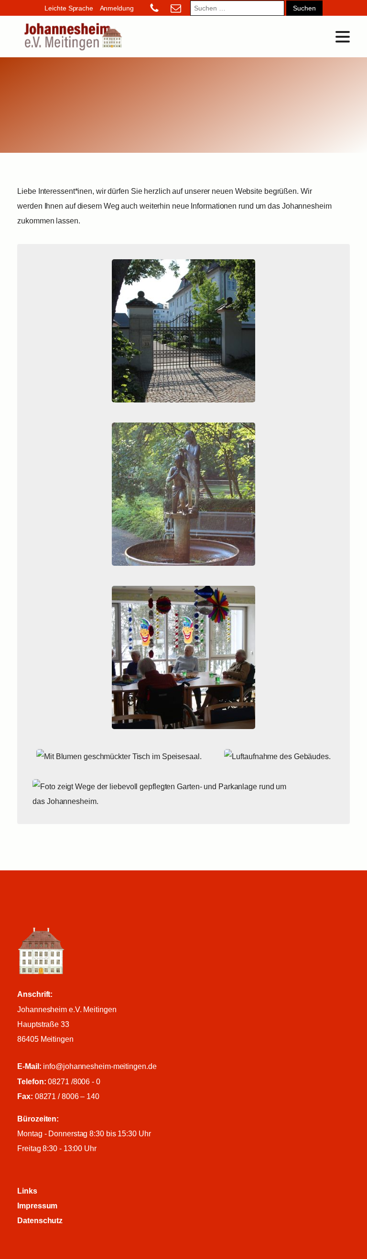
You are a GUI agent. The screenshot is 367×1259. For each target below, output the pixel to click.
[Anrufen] (151, 8)
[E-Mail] (176, 8)
